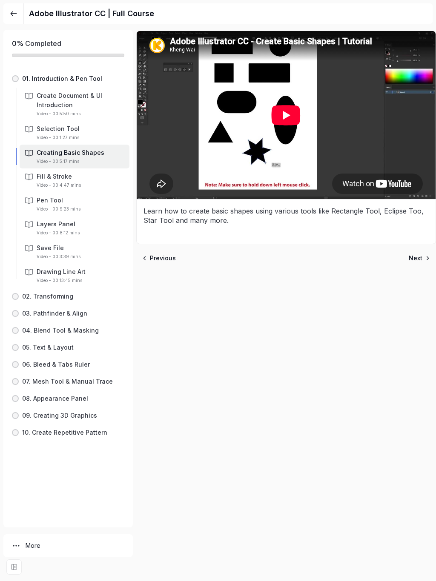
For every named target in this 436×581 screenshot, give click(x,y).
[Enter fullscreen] (14, 567)
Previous (163, 258)
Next (415, 258)
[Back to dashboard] (14, 14)
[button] (68, 79)
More (33, 545)
